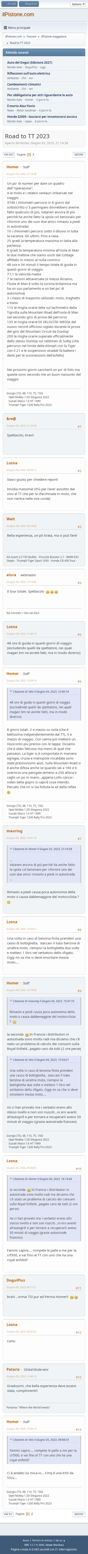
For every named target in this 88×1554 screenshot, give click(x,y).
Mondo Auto (14, 67)
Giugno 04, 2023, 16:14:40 (21, 990)
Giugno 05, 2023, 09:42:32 (21, 1331)
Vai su (8, 1514)
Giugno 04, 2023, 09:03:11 (21, 470)
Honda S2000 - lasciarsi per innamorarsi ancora (42, 117)
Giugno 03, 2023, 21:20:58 (21, 425)
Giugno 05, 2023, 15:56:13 (21, 1428)
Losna (12, 462)
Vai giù (8, 154)
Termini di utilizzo (42, 1540)
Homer (13, 166)
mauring (14, 830)
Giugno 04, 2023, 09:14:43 (21, 526)
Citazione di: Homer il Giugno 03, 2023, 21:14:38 (42, 849)
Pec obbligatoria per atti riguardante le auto (40, 95)
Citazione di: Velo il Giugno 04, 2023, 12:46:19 (41, 692)
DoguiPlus (16, 1280)
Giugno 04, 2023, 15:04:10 (21, 680)
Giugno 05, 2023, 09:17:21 (21, 1287)
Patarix (13, 1369)
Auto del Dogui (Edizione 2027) (29, 63)
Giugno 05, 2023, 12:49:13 (21, 1376)
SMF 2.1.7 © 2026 (34, 1545)
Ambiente (13, 78)
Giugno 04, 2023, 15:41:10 (21, 838)
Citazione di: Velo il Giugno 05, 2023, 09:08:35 (41, 1440)
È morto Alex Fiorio (21, 106)
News (10, 110)
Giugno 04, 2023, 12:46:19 (21, 633)
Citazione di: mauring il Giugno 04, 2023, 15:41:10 (43, 1001)
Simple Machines (54, 1545)
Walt (11, 518)
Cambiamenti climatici (24, 84)
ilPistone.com (18, 14)
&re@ (11, 418)
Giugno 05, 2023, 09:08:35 (21, 1167)
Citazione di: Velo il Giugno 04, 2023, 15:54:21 (41, 1060)
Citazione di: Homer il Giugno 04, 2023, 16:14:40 (42, 1179)
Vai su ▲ (60, 1540)
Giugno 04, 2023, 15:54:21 (21, 928)
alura (11, 574)
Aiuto (26, 1540)
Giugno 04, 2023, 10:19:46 (21, 581)
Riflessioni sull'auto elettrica (28, 73)
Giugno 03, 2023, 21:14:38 (21, 174)
